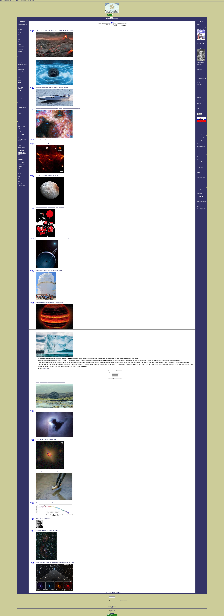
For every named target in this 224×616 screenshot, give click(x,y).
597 (114, 592)
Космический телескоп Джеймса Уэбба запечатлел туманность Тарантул (50, 139)
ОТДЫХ (201, 140)
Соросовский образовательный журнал (201, 100)
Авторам (198, 157)
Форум (19, 168)
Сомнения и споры (21, 46)
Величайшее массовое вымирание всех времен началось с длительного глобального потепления (55, 30)
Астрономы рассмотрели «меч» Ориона (43, 143)
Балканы (19, 36)
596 (113, 592)
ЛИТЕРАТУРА (22, 21)
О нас (10, 0)
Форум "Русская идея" (21, 126)
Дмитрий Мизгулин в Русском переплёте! (44, 518)
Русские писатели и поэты (201, 177)
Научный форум (20, 124)
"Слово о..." (20, 62)
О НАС (201, 153)
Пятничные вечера (21, 137)
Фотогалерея (20, 80)
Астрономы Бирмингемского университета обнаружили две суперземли (50, 207)
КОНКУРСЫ (22, 150)
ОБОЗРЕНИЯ (22, 57)
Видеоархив (20, 90)
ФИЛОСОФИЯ (22, 93)
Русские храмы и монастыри (21, 88)
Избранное (198, 179)
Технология (199, 106)
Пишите (13, 0)
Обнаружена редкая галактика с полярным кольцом (46, 439)
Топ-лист (27, 0)
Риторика (19, 85)
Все (197, 199)
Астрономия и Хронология (22, 111)
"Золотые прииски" (21, 69)
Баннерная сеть (199, 191)
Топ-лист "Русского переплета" (200, 189)
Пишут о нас (199, 162)
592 (106, 592)
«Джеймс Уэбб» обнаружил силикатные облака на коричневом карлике (50, 502)
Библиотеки (199, 181)
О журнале (198, 159)
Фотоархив (20, 183)
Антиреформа (199, 97)
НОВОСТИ (201, 196)
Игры (197, 144)
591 (105, 592)
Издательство (20, 51)
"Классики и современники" (22, 60)
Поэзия (19, 39)
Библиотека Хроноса (200, 129)
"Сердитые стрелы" (21, 71)
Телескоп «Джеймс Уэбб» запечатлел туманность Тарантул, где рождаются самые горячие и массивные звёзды (58, 108)
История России (20, 104)
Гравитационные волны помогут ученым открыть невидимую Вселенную (50, 58)
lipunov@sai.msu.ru (123, 600)
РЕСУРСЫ (201, 167)
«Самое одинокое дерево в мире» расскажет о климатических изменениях (50, 382)
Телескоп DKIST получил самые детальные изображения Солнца (49, 270)
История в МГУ (20, 105)
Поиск (198, 170)
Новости (17, 0)
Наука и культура (199, 46)
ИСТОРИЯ (23, 101)
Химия (198, 110)
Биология (198, 101)
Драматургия (20, 41)
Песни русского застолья (201, 146)
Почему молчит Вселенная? (201, 27)
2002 (19, 176)
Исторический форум (21, 129)
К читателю (20, 27)
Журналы (198, 175)
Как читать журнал (200, 161)
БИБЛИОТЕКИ (201, 126)
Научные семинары (200, 75)
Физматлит (198, 71)
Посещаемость (199, 174)
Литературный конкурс (22, 155)
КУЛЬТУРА (23, 74)
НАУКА (201, 21)
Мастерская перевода (21, 147)
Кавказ (19, 34)
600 (119, 592)
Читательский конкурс (22, 157)
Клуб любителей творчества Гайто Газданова (22, 142)
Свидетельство (110, 23)
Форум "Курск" (20, 128)
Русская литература (200, 111)
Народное (198, 148)
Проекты (198, 172)
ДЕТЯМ (22, 162)
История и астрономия (200, 43)
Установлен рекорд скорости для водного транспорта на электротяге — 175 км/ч (52, 87)
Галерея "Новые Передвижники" (112, 606)
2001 (19, 178)
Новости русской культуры (22, 24)
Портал (1, 0)
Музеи (198, 143)
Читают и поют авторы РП (201, 137)
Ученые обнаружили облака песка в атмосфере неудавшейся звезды (49, 302)
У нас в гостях (20, 49)
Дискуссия (32, 0)
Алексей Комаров (113, 610)
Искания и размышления (22, 42)
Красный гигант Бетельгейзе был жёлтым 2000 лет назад (47, 530)
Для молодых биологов (201, 123)
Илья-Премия (20, 159)
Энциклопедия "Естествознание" (199, 67)
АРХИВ (22, 171)
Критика (19, 44)
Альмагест (19, 113)
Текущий (19, 173)
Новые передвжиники (21, 78)
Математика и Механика (201, 105)
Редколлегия (199, 156)
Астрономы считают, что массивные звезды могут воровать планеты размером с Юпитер (53, 238)
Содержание (6, 0)
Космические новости (200, 62)
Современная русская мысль (22, 96)
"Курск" (19, 32)
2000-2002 (201, 48)
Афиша (19, 77)
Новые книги (20, 47)
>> (120, 592)
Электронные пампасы (21, 164)
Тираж (198, 164)
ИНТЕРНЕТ (201, 186)
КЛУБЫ (22, 134)
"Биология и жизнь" (200, 88)
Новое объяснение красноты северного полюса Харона (47, 175)
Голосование (22, 0)
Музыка (19, 82)
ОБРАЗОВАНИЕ (201, 91)
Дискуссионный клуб (21, 123)
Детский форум (20, 131)
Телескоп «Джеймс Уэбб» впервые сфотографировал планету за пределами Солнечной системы (55, 562)
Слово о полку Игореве (22, 107)
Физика (198, 108)
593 (108, 592)
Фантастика (20, 166)
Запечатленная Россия (21, 115)
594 (109, 592)
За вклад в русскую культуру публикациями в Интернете (22, 153)
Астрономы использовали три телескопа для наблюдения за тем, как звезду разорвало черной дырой (56, 410)
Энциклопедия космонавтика (199, 65)
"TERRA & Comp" (200, 84)
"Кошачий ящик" (20, 67)
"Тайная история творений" (22, 64)
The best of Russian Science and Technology (201, 209)
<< (103, 592)
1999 (19, 181)
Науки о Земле (199, 103)
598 (116, 592)
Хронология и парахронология (20, 110)
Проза (19, 37)
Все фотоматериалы (21, 185)
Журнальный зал (20, 54)
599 (117, 592)
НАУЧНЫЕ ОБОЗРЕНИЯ (201, 78)
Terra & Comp (45, 368)
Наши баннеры (199, 193)
